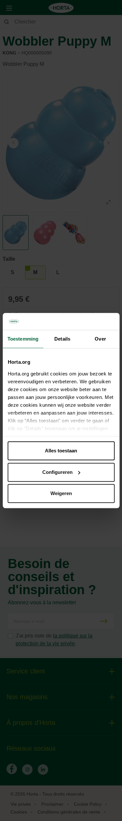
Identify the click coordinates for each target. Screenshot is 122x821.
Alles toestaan (61, 450)
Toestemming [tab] (22, 339)
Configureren (57, 472)
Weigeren (61, 493)
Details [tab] (62, 339)
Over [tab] (100, 339)
